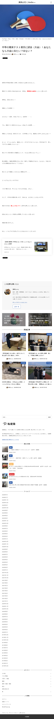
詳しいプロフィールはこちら (20, 302)
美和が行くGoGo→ (27, 2)
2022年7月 (5, 554)
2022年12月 (5, 541)
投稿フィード (5, 701)
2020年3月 (5, 627)
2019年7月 (5, 647)
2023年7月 (5, 528)
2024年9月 (5, 510)
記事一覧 (16, 306)
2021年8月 (5, 583)
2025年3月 (5, 505)
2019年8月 (5, 645)
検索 (49, 417)
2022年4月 (5, 562)
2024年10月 (5, 507)
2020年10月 (5, 609)
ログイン (4, 699)
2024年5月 (5, 515)
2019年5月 (5, 653)
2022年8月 (5, 552)
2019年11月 (5, 637)
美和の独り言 (5, 689)
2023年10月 (5, 523)
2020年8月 (5, 614)
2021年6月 (5, 588)
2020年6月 (5, 619)
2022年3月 (5, 564)
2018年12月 (5, 666)
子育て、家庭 (5, 678)
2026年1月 (5, 497)
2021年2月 (5, 598)
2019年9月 (5, 642)
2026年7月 (5, 495)
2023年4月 (5, 536)
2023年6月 (5, 531)
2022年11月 (5, 544)
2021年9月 (5, 580)
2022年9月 (5, 549)
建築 (3, 681)
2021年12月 (5, 572)
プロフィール (5, 712)
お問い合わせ (22, 712)
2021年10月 (5, 577)
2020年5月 (5, 622)
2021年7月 (5, 585)
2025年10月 (5, 502)
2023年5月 (5, 533)
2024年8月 (5, 513)
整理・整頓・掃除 (6, 684)
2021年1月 (5, 601)
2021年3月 (5, 596)
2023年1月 (5, 539)
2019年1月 (5, 663)
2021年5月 (5, 590)
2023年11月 (5, 520)
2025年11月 (5, 500)
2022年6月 (5, 557)
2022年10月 (5, 546)
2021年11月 (5, 575)
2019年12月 (5, 634)
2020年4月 (5, 624)
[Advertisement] (27, 70)
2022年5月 (5, 559)
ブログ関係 (5, 676)
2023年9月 (5, 526)
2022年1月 (5, 570)
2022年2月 (5, 567)
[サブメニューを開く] (51, 673)
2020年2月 (5, 629)
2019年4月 (5, 655)
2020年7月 (5, 616)
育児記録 (24, 54)
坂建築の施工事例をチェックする (10, 439)
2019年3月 (5, 658)
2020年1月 (5, 632)
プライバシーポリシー (14, 712)
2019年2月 (5, 660)
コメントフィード (6, 704)
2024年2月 (5, 518)
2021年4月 (5, 593)
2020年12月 (5, 603)
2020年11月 (5, 606)
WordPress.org (6, 707)
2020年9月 (5, 611)
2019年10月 (5, 640)
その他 (3, 673)
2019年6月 (5, 650)
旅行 (3, 686)
